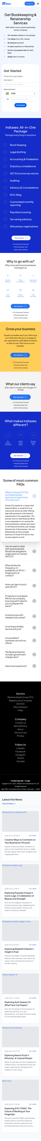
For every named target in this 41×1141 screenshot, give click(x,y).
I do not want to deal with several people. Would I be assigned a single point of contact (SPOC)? (16, 551)
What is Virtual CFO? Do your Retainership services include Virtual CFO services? (16, 496)
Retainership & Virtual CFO (21, 697)
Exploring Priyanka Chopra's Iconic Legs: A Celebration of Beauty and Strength (19, 895)
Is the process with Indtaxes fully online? (15, 616)
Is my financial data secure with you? (14, 627)
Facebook (20, 751)
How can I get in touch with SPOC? (15, 585)
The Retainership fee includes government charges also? (15, 654)
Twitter (20, 758)
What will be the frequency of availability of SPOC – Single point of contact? (15, 570)
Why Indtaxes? (20, 707)
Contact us (20, 722)
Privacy (20, 735)
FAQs (20, 710)
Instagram (20, 754)
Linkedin (20, 748)
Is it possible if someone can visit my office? (15, 640)
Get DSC (20, 703)
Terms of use (20, 732)
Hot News (32, 835)
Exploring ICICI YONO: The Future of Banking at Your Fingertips (18, 1111)
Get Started (19, 238)
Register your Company (20, 700)
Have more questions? (16, 666)
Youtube (20, 761)
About (20, 729)
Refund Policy (20, 726)
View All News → (9, 804)
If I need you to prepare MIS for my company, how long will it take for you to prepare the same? (16, 601)
